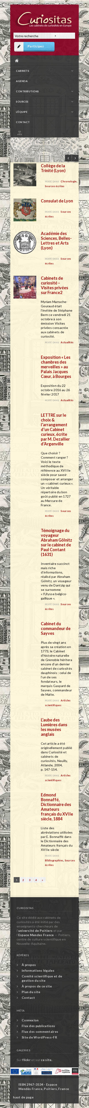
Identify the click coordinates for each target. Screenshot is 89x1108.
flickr (26, 1060)
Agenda (22, 81)
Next (75, 158)
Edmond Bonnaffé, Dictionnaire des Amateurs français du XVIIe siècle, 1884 (57, 806)
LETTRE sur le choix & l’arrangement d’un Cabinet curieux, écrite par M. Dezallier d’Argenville (55, 429)
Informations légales (38, 970)
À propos (29, 965)
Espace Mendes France (36, 935)
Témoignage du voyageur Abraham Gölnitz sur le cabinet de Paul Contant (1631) (56, 542)
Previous (68, 158)
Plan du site (46, 132)
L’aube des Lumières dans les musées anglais (54, 727)
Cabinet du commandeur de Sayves (56, 628)
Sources (22, 101)
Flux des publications (38, 1026)
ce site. (46, 1060)
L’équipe (21, 111)
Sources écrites (55, 186)
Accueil (43, 60)
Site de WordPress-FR (39, 1037)
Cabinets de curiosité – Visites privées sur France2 (54, 285)
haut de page (23, 1097)
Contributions (27, 91)
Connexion (30, 1020)
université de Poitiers (35, 930)
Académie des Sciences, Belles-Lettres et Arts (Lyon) (56, 240)
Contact (23, 122)
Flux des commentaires (40, 1031)
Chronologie (68, 181)
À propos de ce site (37, 986)
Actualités (67, 342)
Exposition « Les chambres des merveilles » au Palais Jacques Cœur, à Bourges (56, 367)
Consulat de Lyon (57, 200)
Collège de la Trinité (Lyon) (53, 168)
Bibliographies (54, 860)
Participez (36, 46)
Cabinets (22, 70)
